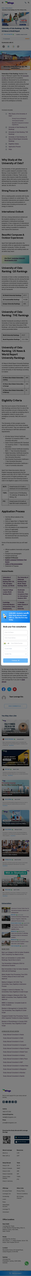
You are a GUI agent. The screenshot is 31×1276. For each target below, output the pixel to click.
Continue (15, 660)
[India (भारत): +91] (5, 643)
